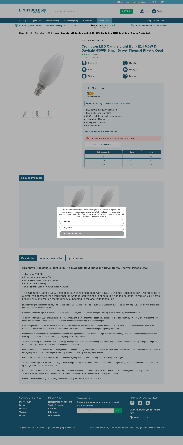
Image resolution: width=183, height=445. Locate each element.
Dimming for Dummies (109, 373)
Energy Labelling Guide (94, 96)
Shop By (22, 21)
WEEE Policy (128, 428)
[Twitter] (140, 403)
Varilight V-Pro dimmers (41, 344)
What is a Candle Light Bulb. (90, 378)
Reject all (68, 228)
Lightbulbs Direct (53, 428)
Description (28, 258)
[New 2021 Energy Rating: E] (90, 93)
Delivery (23, 405)
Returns (23, 408)
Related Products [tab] (31, 177)
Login (147, 11)
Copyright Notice (141, 428)
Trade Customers (56, 405)
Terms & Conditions (156, 428)
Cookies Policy (116, 428)
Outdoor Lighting (71, 21)
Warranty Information (51, 258)
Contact (52, 408)
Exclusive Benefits (151, 26)
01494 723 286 (158, 2)
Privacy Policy (103, 428)
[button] (123, 54)
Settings (68, 222)
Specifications (75, 258)
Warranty (23, 412)
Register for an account (60, 402)
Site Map (52, 412)
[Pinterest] (148, 403)
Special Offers (103, 21)
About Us (93, 428)
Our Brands (54, 415)
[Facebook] (132, 403)
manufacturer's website (45, 371)
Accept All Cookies (72, 234)
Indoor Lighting (52, 21)
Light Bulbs (36, 21)
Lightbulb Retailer (30, 26)
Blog (149, 21)
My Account (25, 402)
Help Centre (159, 21)
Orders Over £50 (63, 26)
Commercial (88, 21)
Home (22, 415)
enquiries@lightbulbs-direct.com (133, 2)
